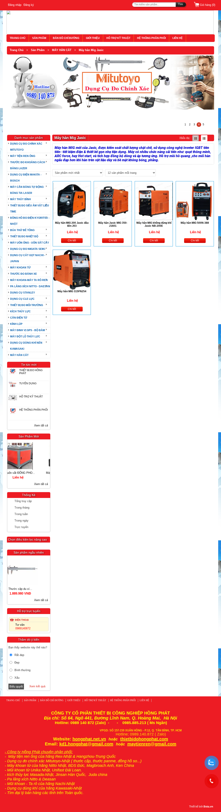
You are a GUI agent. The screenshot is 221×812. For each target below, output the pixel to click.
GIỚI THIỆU (93, 38)
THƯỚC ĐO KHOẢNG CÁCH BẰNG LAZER (27, 165)
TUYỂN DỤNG (27, 383)
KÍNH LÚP (16, 323)
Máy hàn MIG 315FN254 (71, 291)
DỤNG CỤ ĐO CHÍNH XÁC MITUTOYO (26, 146)
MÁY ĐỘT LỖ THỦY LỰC (25, 336)
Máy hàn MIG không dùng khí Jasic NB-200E (153, 224)
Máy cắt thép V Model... (28, 472)
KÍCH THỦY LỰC (20, 311)
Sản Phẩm (38, 50)
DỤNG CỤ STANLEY (22, 292)
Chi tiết (72, 240)
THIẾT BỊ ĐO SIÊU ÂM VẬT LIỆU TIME (29, 208)
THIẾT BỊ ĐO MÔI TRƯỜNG (26, 305)
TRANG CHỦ (17, 38)
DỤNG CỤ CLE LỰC (22, 298)
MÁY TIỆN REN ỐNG (22, 156)
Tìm (180, 4)
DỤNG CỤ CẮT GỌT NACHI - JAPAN (27, 258)
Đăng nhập (14, 4)
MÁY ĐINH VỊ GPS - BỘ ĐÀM (27, 330)
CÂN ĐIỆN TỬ (18, 317)
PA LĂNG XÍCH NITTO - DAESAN (30, 286)
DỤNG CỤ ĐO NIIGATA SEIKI (27, 248)
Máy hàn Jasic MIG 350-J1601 (112, 224)
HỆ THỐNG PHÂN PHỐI (151, 38)
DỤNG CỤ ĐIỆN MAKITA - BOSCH (25, 177)
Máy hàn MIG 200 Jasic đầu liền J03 (71, 224)
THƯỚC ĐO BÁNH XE (23, 273)
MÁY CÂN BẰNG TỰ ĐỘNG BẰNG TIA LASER (27, 190)
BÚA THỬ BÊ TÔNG (22, 230)
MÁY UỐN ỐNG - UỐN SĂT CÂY (29, 242)
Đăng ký (29, 4)
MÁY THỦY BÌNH (20, 199)
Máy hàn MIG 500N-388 (195, 222)
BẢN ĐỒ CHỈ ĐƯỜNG (66, 38)
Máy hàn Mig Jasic (91, 50)
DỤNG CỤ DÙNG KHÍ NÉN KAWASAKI (26, 345)
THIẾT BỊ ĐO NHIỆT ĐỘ (24, 236)
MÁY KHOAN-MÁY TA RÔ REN (29, 280)
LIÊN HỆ (177, 38)
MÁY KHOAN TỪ (20, 267)
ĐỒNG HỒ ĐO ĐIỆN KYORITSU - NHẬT (29, 220)
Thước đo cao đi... (28, 588)
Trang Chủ (17, 50)
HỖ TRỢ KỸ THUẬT (118, 38)
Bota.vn (208, 806)
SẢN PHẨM (39, 38)
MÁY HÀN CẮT (61, 50)
